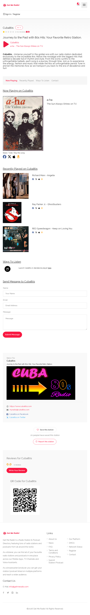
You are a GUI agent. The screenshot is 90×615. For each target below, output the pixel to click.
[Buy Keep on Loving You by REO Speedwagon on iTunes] (39, 232)
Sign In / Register (12, 14)
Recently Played (26, 80)
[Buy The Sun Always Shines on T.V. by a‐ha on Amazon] (18, 157)
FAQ (50, 547)
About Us (53, 539)
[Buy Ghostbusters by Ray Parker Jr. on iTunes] (39, 208)
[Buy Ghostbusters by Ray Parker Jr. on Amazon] (42, 208)
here (49, 268)
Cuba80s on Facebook (18, 414)
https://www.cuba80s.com (21, 406)
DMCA (72, 543)
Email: (5, 300)
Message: (7, 312)
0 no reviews (20, 32)
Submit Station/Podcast (56, 561)
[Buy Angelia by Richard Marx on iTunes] (39, 179)
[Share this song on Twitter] (10, 157)
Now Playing (11, 80)
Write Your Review (17, 470)
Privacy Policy (55, 557)
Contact (54, 80)
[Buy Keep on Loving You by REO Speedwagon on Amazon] (42, 232)
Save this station (46, 430)
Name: (5, 288)
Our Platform (74, 539)
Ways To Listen (42, 80)
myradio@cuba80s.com (19, 410)
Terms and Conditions (53, 551)
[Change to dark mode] (78, 3)
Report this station (46, 442)
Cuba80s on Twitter (17, 417)
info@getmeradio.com (18, 587)
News (51, 543)
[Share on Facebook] (5, 157)
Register (72, 551)
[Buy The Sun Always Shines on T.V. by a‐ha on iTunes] (14, 157)
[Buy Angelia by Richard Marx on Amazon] (42, 179)
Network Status (75, 547)
